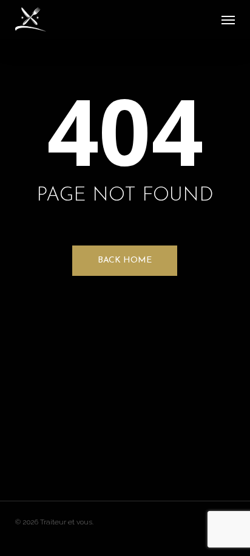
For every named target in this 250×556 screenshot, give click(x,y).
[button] (228, 19)
